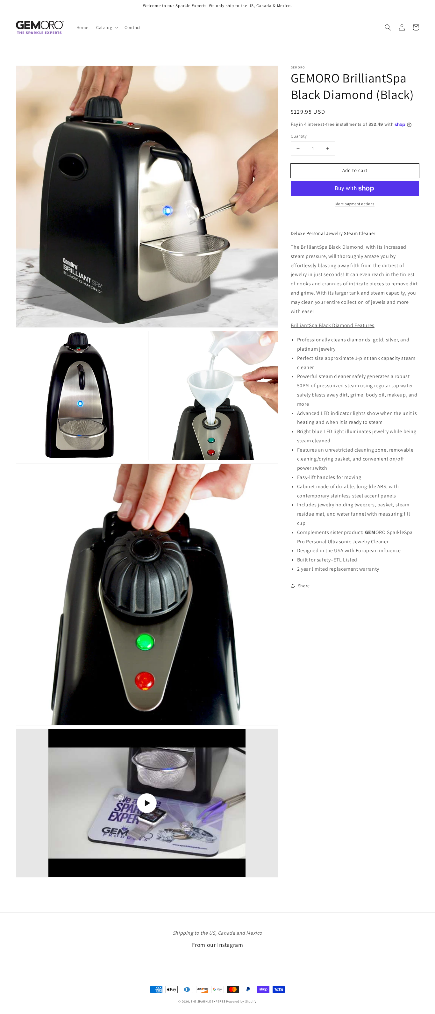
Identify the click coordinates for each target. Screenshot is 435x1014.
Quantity (299, 136)
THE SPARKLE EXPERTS (208, 1001)
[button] (106, 27)
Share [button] (304, 586)
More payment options (354, 203)
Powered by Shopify (241, 1001)
